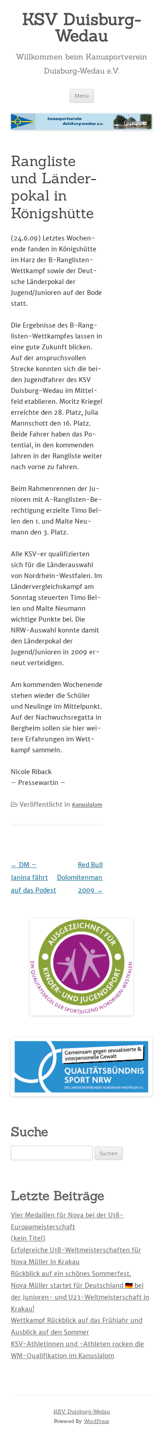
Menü (82, 95)
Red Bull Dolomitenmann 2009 (81, 877)
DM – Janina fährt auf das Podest (33, 877)
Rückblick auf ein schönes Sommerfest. (71, 1274)
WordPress (96, 1421)
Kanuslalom (87, 804)
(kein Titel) (28, 1238)
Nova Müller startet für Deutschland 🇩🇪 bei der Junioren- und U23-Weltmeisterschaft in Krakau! (80, 1297)
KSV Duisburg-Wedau (81, 27)
